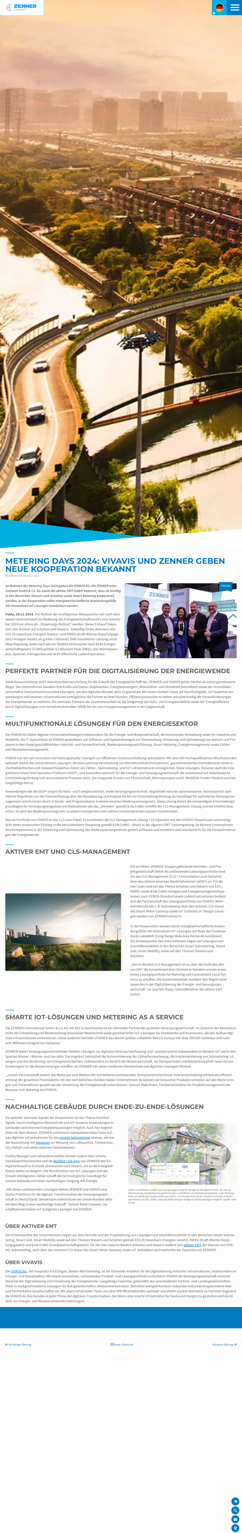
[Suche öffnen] (235, 1510)
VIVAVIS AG (19, 1271)
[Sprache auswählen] (219, 7)
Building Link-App (66, 1161)
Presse (225, 586)
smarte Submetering (75, 1137)
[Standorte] (235, 1528)
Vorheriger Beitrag (19, 1344)
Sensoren (43, 1142)
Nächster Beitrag (223, 1344)
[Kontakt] (235, 1519)
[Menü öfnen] (234, 7)
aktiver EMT (192, 1245)
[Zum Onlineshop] (235, 1501)
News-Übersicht (123, 1344)
